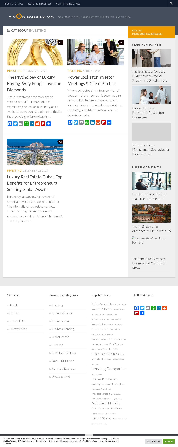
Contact (14, 313)
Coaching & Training (113, 329)
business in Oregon (116, 319)
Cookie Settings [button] (153, 441)
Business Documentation (102, 304)
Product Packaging (101, 393)
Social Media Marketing (106, 403)
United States (101, 418)
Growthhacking (110, 349)
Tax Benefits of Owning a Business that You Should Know (149, 263)
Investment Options (118, 359)
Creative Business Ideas (99, 339)
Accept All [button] (169, 441)
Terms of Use (17, 321)
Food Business (116, 344)
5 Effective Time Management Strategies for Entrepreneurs (150, 149)
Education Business (100, 344)
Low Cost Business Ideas (105, 379)
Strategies (105, 408)
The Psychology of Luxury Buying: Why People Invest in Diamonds (34, 83)
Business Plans (99, 329)
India (122, 354)
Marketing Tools (117, 384)
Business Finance (62, 313)
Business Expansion (120, 304)
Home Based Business (105, 353)
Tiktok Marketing (97, 413)
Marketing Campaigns (101, 384)
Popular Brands (106, 389)
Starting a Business (39, 3)
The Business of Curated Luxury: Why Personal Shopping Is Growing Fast (149, 75)
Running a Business (67, 3)
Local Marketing (97, 374)
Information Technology (101, 359)
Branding (57, 305)
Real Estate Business (100, 399)
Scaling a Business (116, 399)
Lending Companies (109, 368)
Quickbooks (116, 394)
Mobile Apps (96, 389)
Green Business (97, 349)
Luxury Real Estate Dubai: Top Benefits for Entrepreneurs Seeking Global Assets (34, 183)
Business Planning (63, 329)
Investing (14, 70)
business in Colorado (117, 309)
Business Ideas (14, 3)
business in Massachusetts (100, 319)
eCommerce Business (117, 339)
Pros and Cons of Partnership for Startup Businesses (148, 112)
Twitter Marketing (110, 413)
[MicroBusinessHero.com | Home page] (31, 17)
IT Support (95, 364)
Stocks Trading (96, 408)
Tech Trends (116, 408)
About (13, 305)
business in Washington (115, 324)
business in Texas (99, 324)
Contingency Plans (107, 334)
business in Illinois (111, 314)
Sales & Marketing (63, 360)
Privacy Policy (18, 329)
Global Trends (60, 336)
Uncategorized (61, 376)
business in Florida (98, 314)
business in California (101, 309)
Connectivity (96, 334)
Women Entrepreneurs (99, 424)
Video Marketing (119, 419)
